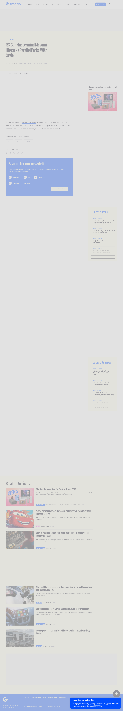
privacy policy (97, 705)
